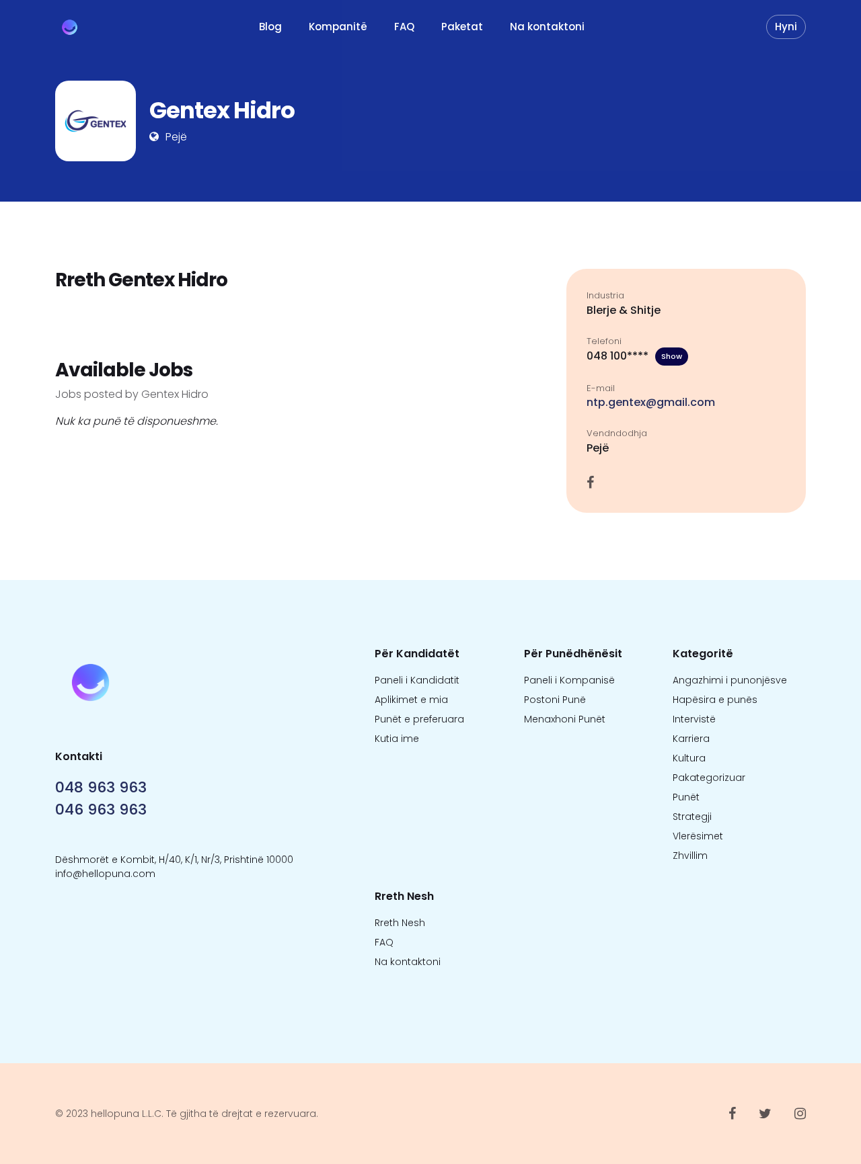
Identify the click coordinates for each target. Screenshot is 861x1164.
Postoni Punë (555, 699)
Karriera (691, 738)
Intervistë (694, 719)
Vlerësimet (698, 836)
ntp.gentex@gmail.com (651, 402)
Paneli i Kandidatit (417, 680)
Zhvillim (690, 855)
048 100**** (634, 356)
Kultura (689, 758)
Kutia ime (397, 738)
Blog (270, 26)
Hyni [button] (786, 26)
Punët (686, 797)
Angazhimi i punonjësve (730, 680)
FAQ (404, 26)
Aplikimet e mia (411, 699)
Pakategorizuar (709, 777)
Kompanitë (338, 26)
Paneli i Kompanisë (569, 680)
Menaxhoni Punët (564, 719)
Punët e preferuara (419, 719)
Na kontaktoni (547, 26)
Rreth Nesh (400, 922)
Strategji (692, 816)
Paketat (462, 26)
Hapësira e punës (715, 699)
